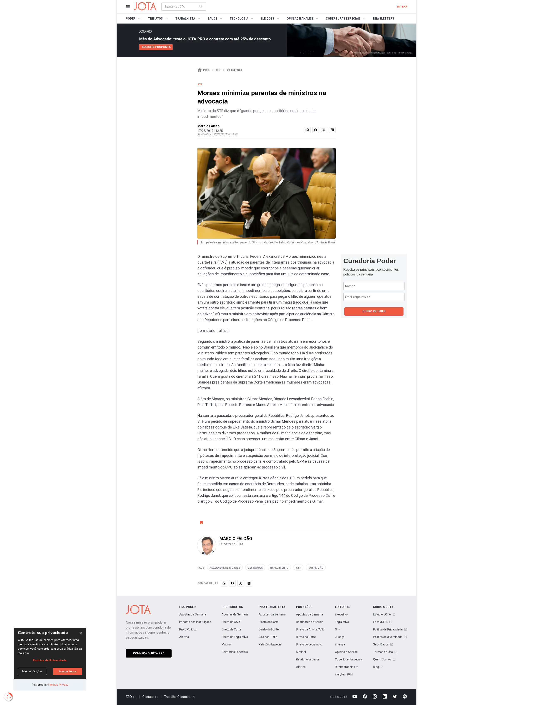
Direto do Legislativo (235, 637)
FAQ (129, 697)
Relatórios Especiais (235, 652)
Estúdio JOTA (382, 614)
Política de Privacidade (388, 629)
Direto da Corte (231, 629)
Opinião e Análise (346, 652)
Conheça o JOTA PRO (148, 653)
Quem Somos (382, 659)
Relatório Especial (270, 644)
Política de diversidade (387, 637)
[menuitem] (133, 19)
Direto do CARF (231, 622)
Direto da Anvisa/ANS (310, 629)
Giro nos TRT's (268, 637)
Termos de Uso (383, 652)
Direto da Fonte (269, 629)
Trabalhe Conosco (177, 697)
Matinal (226, 644)
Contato (148, 697)
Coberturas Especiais (349, 659)
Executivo (341, 614)
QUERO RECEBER (374, 311)
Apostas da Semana (192, 614)
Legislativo (342, 622)
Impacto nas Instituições (195, 622)
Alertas (184, 637)
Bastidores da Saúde (309, 622)
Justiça (340, 637)
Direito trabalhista (346, 667)
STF (337, 629)
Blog (376, 667)
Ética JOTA (380, 622)
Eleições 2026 (344, 674)
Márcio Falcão (208, 126)
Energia (340, 644)
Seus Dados (381, 644)
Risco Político (188, 629)
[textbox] (181, 6)
